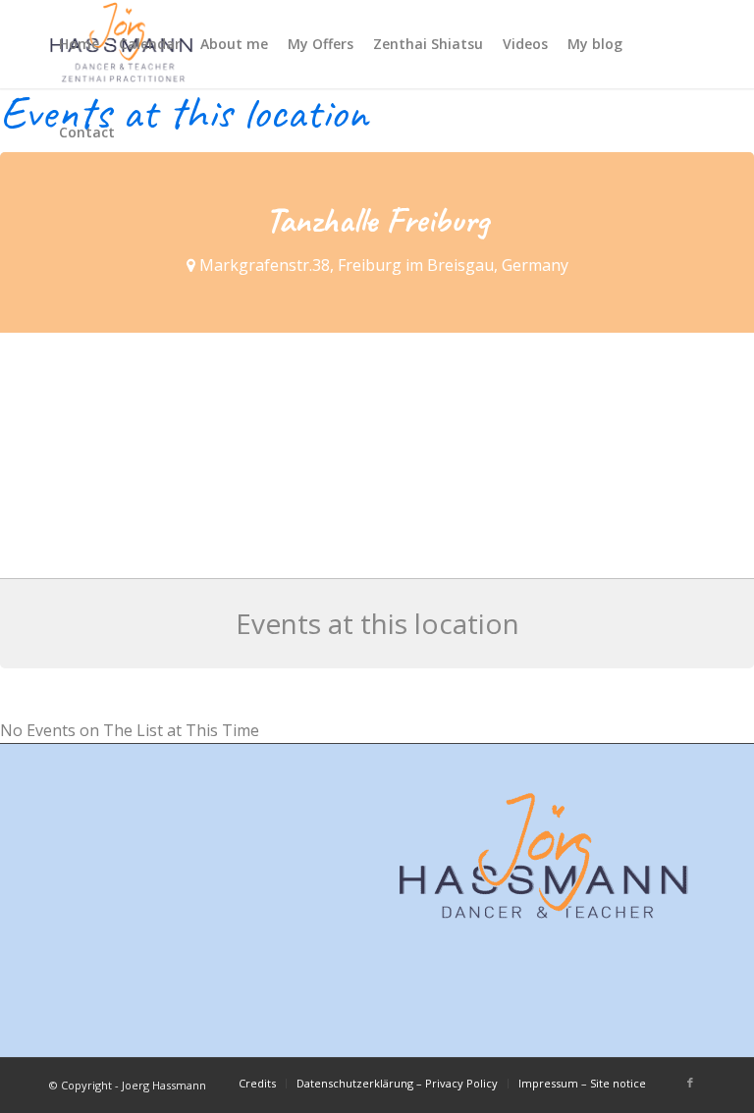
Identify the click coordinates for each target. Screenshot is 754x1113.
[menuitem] (79, 44)
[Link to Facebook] (690, 1082)
